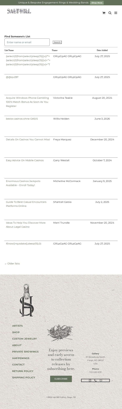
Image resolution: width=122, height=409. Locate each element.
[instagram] (90, 380)
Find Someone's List (17, 36)
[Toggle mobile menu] (116, 12)
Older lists (12, 263)
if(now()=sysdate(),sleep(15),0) (23, 243)
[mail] (101, 380)
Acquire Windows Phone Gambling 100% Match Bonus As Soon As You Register (27, 101)
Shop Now (97, 2)
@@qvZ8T (12, 77)
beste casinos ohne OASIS (22, 118)
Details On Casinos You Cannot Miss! (28, 139)
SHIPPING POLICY (23, 377)
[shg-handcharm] (26, 284)
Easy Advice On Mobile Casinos (25, 160)
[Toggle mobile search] (109, 12)
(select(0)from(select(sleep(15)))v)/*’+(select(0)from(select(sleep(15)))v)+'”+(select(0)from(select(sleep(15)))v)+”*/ (28, 60)
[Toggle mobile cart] (103, 12)
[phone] (95, 380)
